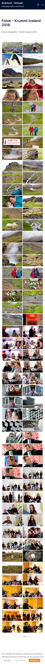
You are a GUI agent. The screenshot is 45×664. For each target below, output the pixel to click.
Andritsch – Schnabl (12, 3)
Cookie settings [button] (20, 660)
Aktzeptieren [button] (34, 660)
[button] (38, 5)
